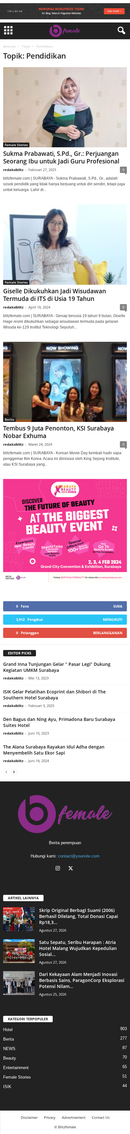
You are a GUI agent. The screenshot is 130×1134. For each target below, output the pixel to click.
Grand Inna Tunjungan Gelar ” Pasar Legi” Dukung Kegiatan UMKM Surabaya (56, 667)
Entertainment (16, 1067)
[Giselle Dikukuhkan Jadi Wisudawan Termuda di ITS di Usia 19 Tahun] (65, 244)
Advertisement (74, 1117)
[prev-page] (6, 771)
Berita (9, 419)
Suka (117, 606)
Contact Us (100, 1117)
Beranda (9, 46)
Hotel (8, 1029)
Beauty (9, 1058)
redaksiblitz (13, 169)
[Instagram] (59, 869)
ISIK (7, 1086)
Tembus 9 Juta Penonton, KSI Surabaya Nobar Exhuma (58, 432)
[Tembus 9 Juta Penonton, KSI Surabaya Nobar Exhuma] (65, 382)
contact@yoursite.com (78, 856)
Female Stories (16, 145)
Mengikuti (112, 619)
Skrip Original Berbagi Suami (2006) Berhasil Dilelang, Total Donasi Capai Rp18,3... (78, 916)
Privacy (50, 1117)
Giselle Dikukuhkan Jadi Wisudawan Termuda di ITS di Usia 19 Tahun (54, 295)
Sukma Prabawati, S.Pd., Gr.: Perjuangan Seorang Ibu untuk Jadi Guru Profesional (61, 157)
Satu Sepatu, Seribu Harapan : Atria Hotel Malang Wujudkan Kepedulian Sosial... (78, 948)
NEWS (9, 1048)
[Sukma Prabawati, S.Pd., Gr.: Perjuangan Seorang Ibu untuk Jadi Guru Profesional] (65, 107)
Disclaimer (29, 1117)
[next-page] (14, 771)
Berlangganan (107, 632)
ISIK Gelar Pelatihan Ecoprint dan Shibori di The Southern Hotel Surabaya (54, 695)
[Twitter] (71, 869)
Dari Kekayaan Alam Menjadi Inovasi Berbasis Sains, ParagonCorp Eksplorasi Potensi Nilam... (81, 980)
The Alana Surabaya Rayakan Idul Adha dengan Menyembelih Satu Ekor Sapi (53, 750)
